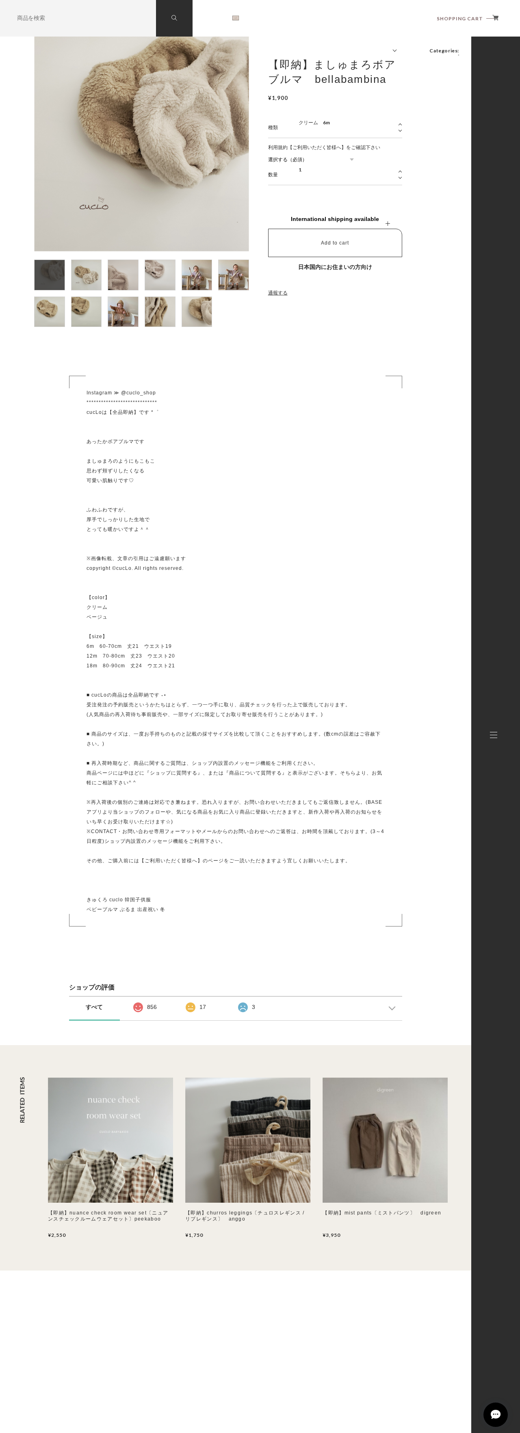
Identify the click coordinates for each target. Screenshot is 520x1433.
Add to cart (335, 243)
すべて (94, 1007)
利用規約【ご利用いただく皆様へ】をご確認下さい (324, 147)
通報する (278, 293)
